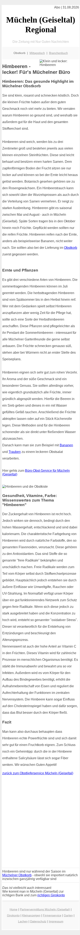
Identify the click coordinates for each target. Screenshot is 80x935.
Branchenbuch (58, 53)
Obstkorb (70, 247)
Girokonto (13, 915)
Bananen (66, 445)
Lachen (23, 921)
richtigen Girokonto (51, 895)
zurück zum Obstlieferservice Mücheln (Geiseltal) (37, 773)
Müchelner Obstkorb (17, 875)
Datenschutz (38, 921)
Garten (68, 915)
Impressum (56, 921)
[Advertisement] (40, 822)
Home (13, 909)
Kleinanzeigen (31, 915)
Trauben (15, 452)
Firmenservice (52, 915)
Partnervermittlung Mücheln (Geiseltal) (45, 909)
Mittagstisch (37, 53)
